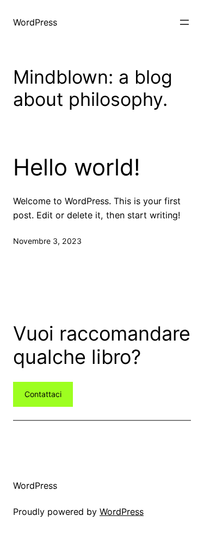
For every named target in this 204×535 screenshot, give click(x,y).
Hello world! (76, 167)
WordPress (35, 22)
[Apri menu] (184, 22)
